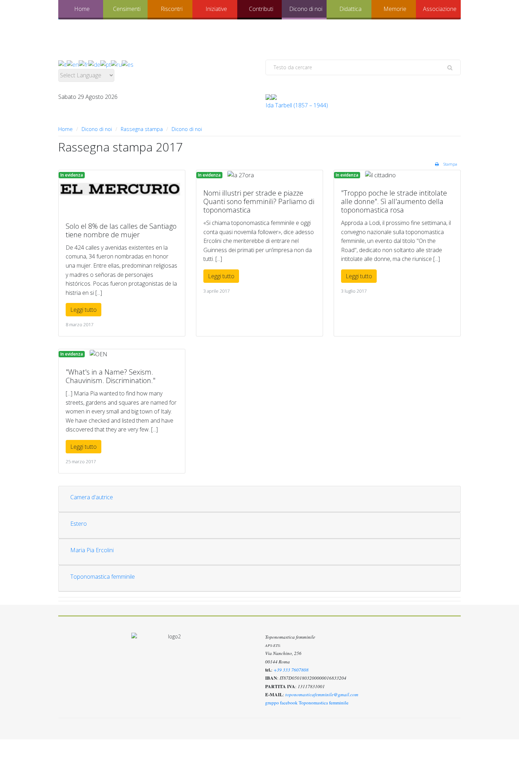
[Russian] (116, 64)
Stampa (449, 164)
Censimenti (127, 9)
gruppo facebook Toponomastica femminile (306, 702)
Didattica (350, 9)
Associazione (440, 9)
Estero (78, 523)
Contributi (261, 9)
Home (82, 9)
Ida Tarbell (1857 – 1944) (297, 105)
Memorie (394, 9)
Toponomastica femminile (102, 576)
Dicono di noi (305, 9)
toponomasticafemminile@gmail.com (321, 694)
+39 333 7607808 (291, 670)
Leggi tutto (83, 310)
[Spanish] (127, 64)
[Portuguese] (105, 64)
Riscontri (172, 9)
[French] (83, 64)
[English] (73, 64)
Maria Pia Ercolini (92, 550)
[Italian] (62, 64)
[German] (94, 64)
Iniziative (216, 9)
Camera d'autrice (91, 497)
